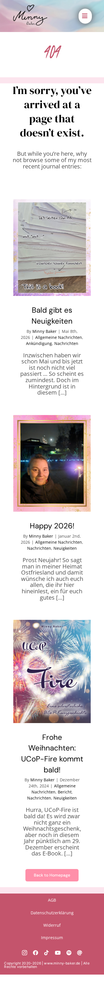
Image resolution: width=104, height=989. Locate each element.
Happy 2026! (52, 526)
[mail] (79, 952)
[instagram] (24, 952)
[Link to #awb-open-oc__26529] (85, 16)
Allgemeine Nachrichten (58, 337)
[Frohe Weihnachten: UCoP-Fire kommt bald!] (52, 671)
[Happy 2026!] (52, 463)
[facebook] (35, 952)
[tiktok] (46, 952)
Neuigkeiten (65, 548)
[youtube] (58, 952)
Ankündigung (39, 343)
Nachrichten (66, 343)
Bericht (65, 792)
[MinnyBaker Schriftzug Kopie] (30, 7)
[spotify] (68, 952)
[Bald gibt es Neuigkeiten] (52, 247)
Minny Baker (44, 331)
